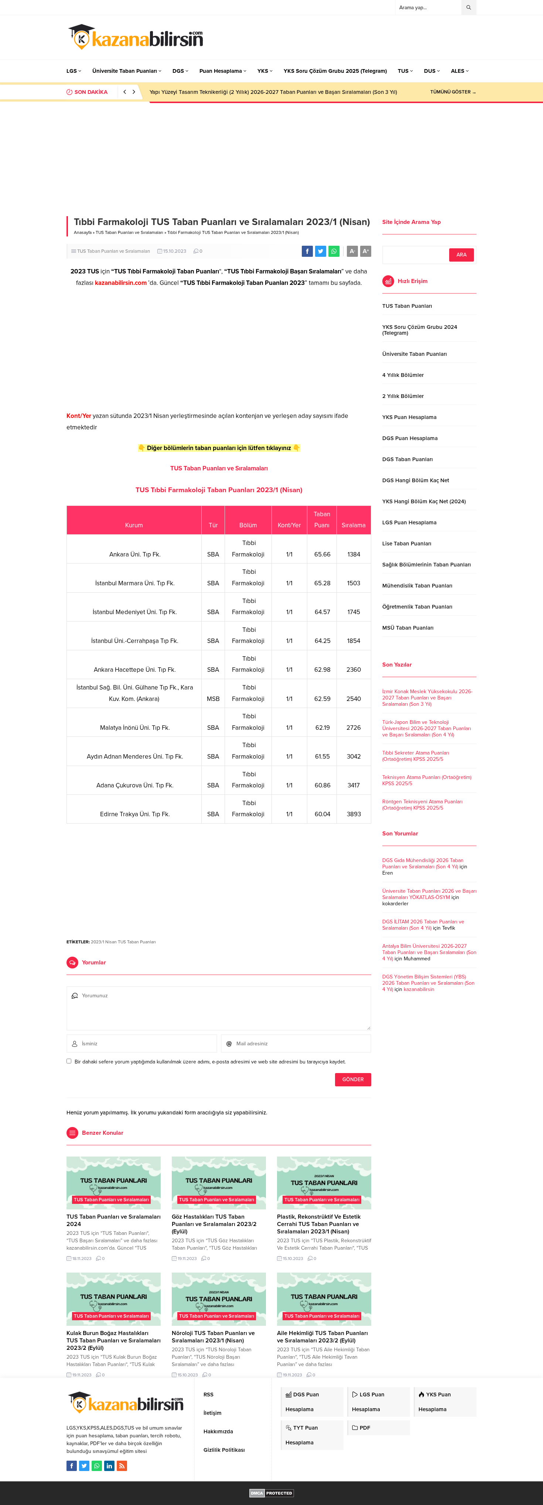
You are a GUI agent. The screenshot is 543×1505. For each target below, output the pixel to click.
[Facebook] (71, 1466)
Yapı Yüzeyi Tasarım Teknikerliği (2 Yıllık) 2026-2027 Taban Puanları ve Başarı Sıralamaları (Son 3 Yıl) (273, 92)
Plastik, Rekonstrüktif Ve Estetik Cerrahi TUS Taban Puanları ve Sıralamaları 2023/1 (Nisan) (319, 1224)
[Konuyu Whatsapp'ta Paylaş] (333, 251)
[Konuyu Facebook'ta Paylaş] (307, 251)
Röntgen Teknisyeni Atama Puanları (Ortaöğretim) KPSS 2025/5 (422, 805)
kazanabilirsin (419, 989)
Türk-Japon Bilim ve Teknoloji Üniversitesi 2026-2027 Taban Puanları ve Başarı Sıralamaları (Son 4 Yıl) (426, 728)
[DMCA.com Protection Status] (271, 1494)
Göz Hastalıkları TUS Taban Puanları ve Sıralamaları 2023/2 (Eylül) (214, 1224)
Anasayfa (83, 232)
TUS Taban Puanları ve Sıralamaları (129, 232)
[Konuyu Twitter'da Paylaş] (320, 251)
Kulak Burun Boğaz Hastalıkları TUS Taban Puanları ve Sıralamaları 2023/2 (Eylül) (113, 1340)
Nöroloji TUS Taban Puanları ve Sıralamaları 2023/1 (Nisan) (213, 1336)
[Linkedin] (109, 1466)
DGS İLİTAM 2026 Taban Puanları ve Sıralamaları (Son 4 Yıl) (423, 925)
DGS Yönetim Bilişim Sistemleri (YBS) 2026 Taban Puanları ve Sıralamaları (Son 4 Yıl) (428, 983)
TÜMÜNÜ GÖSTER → (453, 92)
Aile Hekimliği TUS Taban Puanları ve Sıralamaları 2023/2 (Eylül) (322, 1336)
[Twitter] (84, 1466)
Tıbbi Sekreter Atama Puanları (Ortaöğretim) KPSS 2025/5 (415, 756)
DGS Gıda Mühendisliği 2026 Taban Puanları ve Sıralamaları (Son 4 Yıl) (423, 863)
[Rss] (122, 1466)
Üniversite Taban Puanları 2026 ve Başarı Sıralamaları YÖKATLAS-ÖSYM (429, 894)
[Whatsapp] (97, 1466)
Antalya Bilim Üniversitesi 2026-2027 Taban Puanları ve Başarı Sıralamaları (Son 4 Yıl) (429, 952)
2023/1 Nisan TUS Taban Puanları (123, 941)
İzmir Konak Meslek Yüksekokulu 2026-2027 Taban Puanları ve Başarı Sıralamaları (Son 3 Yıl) (427, 697)
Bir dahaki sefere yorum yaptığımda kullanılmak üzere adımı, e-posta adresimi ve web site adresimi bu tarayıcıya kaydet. (210, 1062)
